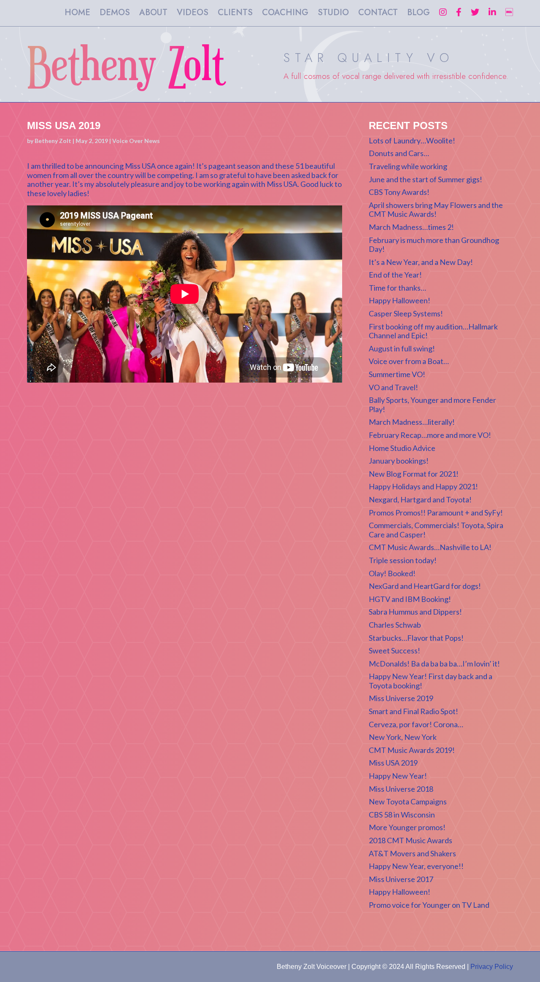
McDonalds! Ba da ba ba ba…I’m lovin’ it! (434, 663)
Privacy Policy (491, 966)
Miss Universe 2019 (401, 698)
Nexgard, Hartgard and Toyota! (420, 499)
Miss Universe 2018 (401, 788)
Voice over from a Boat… (409, 361)
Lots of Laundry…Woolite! (412, 140)
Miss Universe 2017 (401, 879)
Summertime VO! (397, 374)
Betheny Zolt (53, 140)
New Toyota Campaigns (408, 801)
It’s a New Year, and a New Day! (421, 262)
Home (77, 14)
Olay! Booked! (392, 573)
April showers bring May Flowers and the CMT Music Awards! (436, 209)
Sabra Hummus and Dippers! (415, 611)
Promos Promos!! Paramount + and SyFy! (436, 512)
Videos (192, 14)
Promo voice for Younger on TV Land (429, 904)
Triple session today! (403, 560)
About (153, 14)
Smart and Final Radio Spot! (413, 711)
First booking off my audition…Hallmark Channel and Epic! (433, 331)
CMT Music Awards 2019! (412, 750)
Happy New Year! (398, 775)
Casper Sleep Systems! (406, 313)
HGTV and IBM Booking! (410, 599)
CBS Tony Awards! (399, 192)
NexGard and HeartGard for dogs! (425, 586)
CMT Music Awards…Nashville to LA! (430, 547)
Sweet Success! (394, 650)
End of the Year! (395, 274)
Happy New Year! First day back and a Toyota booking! (430, 681)
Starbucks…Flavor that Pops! (416, 637)
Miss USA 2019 (393, 762)
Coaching (285, 14)
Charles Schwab (395, 624)
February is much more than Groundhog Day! (434, 244)
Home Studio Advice (402, 448)
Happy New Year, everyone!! (416, 866)
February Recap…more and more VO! (430, 435)
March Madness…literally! (412, 421)
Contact (378, 14)
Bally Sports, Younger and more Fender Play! (432, 404)
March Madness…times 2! (411, 227)
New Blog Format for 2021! (414, 473)
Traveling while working (408, 166)
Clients (235, 14)
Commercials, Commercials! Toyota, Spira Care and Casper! (436, 530)
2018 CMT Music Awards (410, 840)
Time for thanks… (397, 287)
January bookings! (399, 460)
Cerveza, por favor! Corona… (416, 724)
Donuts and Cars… (399, 153)
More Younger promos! (407, 827)
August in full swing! (402, 348)
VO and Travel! (393, 387)
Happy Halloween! (399, 300)
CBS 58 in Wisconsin (402, 814)
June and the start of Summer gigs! (425, 179)
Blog (418, 14)
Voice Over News (136, 140)
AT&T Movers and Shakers (412, 853)
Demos (115, 14)
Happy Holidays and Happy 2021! (423, 486)
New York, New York (403, 737)
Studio (333, 14)
